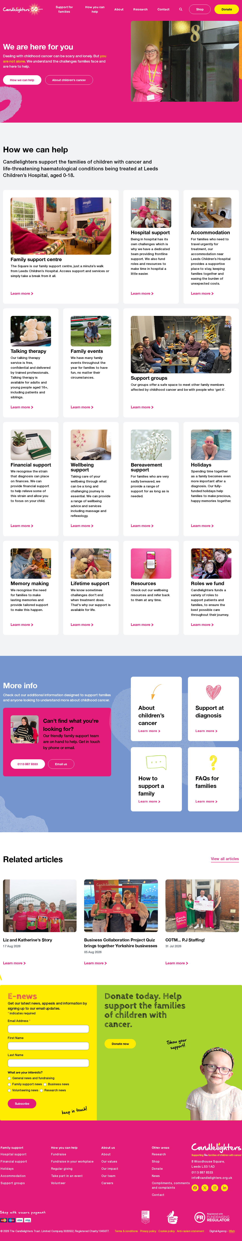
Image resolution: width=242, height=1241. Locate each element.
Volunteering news (25, 1090)
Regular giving (62, 1169)
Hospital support (13, 1154)
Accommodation (13, 1176)
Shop (200, 9)
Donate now (120, 1043)
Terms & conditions (126, 1231)
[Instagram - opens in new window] (214, 1187)
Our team (108, 1176)
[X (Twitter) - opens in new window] (204, 1187)
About (106, 1154)
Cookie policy (166, 1231)
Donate (227, 9)
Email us (61, 764)
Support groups (13, 1183)
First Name (15, 1038)
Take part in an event (67, 1176)
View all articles (225, 859)
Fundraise (58, 1154)
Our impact (109, 1169)
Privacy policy (148, 1231)
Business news (58, 1084)
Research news (55, 1090)
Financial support (14, 1161)
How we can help (22, 80)
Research (159, 1154)
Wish (232, 1231)
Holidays (7, 1169)
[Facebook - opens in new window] (195, 1187)
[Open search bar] (180, 9)
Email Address (19, 1021)
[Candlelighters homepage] (23, 9)
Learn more (20, 293)
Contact (163, 9)
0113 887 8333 (28, 764)
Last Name (15, 1055)
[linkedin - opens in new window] (224, 1187)
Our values (109, 1161)
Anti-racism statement (190, 1231)
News (156, 1176)
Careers (107, 1183)
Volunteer (58, 1183)
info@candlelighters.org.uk (212, 1178)
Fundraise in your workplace (72, 1161)
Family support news (27, 1084)
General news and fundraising (33, 1078)
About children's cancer (69, 80)
